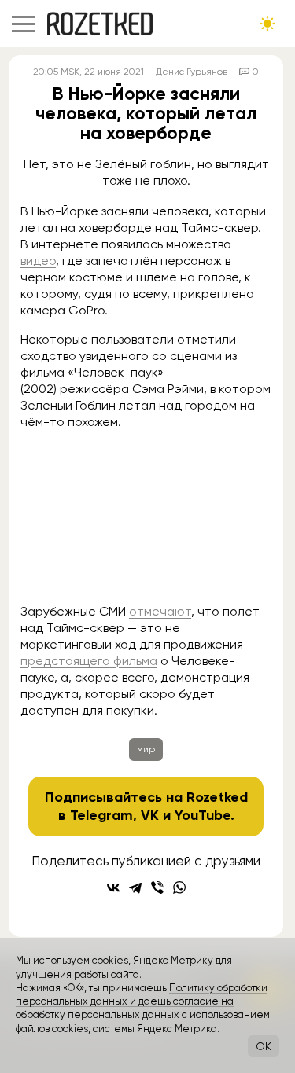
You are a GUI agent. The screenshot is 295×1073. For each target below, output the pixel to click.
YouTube (202, 815)
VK (150, 815)
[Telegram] (135, 887)
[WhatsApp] (179, 887)
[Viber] (157, 887)
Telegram (101, 815)
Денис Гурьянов (191, 71)
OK (263, 1046)
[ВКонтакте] (113, 887)
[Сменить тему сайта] (267, 23)
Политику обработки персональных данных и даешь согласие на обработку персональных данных (141, 1001)
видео (38, 260)
